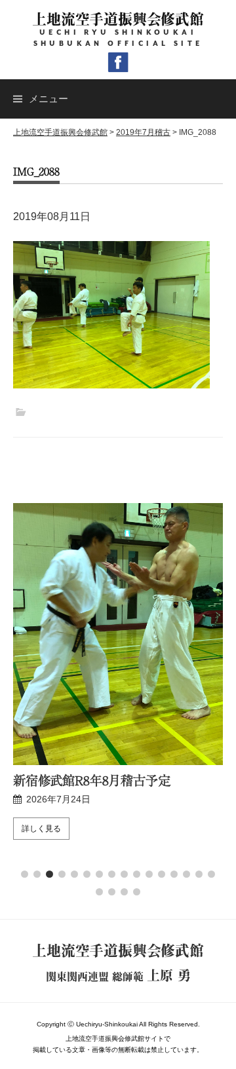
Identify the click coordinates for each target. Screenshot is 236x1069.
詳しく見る (54, 828)
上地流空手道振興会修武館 (117, 18)
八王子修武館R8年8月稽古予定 (110, 780)
